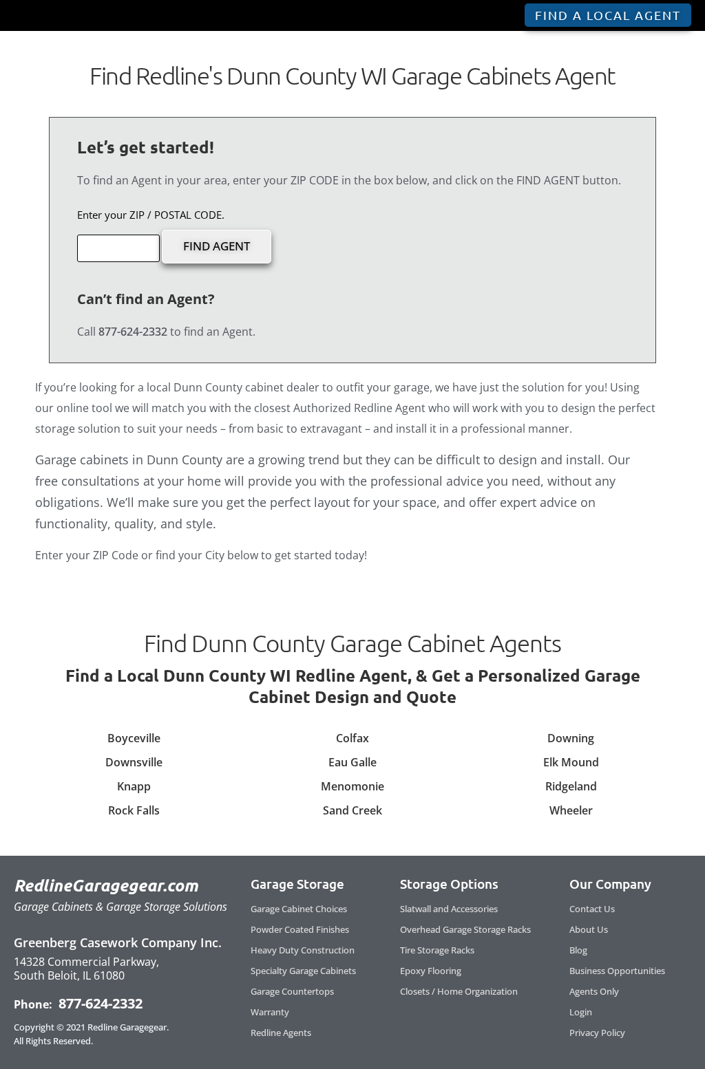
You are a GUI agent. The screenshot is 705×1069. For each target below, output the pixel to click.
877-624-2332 (99, 1003)
